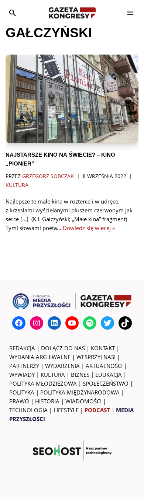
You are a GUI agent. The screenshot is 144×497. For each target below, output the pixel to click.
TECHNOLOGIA (28, 410)
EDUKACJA (108, 374)
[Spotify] (89, 323)
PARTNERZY (24, 365)
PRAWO (19, 401)
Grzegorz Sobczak (48, 176)
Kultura (17, 185)
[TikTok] (125, 323)
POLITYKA (21, 392)
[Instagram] (36, 323)
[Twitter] (107, 323)
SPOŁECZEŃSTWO (105, 383)
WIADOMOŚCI (83, 401)
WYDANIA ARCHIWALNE (40, 357)
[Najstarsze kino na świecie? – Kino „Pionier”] (72, 99)
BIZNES (80, 374)
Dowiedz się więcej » (89, 228)
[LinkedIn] (54, 323)
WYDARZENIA (62, 365)
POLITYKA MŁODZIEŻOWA (43, 383)
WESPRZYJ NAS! (96, 357)
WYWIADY (22, 374)
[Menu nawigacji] (130, 13)
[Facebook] (18, 323)
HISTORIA (47, 401)
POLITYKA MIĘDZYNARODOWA (80, 392)
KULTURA (53, 374)
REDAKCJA (22, 348)
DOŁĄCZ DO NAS (63, 348)
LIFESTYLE (66, 410)
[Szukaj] (12, 13)
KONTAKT (103, 348)
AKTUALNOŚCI (104, 365)
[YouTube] (72, 323)
